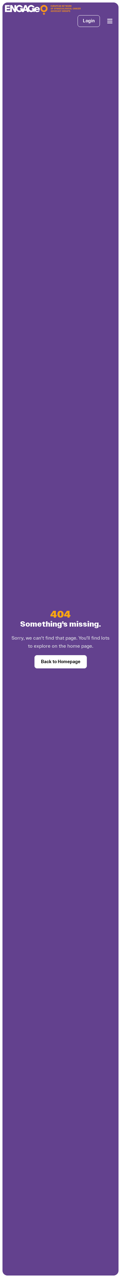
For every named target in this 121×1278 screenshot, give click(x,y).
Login (89, 21)
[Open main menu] (110, 21)
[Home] (43, 10)
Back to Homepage (60, 662)
